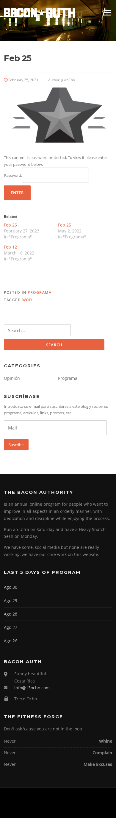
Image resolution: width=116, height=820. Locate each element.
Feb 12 (10, 247)
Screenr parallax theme (43, 808)
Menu (107, 12)
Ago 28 (10, 614)
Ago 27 (10, 627)
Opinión (12, 378)
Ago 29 (10, 600)
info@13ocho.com (32, 688)
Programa (39, 292)
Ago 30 (10, 587)
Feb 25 (10, 225)
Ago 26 (10, 640)
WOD (27, 299)
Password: (13, 175)
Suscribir (16, 444)
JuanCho (68, 79)
